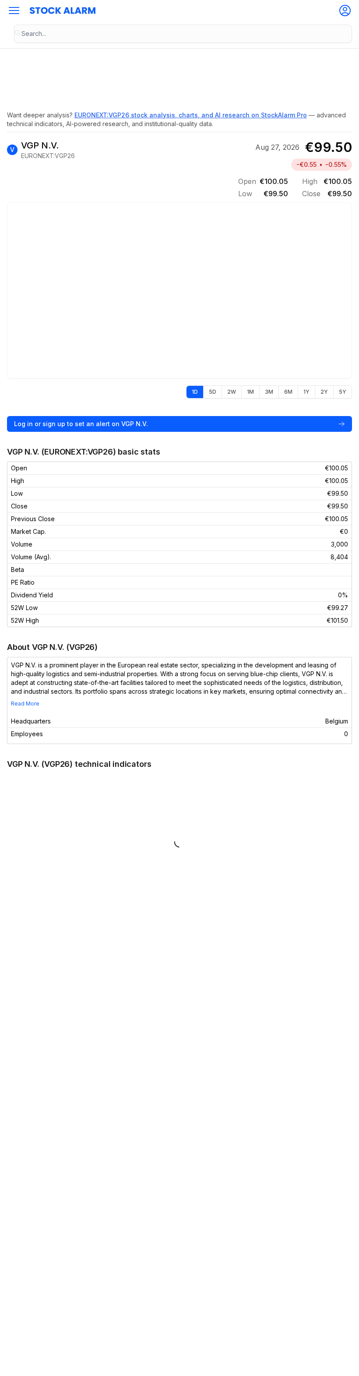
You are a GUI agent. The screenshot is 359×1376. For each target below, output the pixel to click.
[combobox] (183, 34)
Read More (25, 703)
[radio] (195, 392)
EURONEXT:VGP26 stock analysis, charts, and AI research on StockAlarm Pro (190, 115)
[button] (14, 11)
